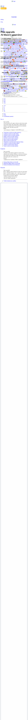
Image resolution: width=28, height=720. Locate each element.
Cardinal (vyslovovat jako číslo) (11, 133)
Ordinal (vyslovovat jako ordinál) (11, 135)
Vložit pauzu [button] (4, 88)
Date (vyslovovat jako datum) (10, 139)
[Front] (14, 4)
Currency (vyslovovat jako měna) (11, 143)
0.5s (4, 100)
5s (4, 109)
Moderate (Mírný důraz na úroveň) (12, 163)
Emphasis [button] (3, 148)
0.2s (4, 113)
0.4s (4, 99)
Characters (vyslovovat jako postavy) (12, 132)
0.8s (4, 101)
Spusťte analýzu (22, 86)
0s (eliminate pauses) (8, 116)
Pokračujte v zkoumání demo (19, 81)
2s (4, 107)
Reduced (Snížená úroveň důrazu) (12, 164)
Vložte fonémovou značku (10, 181)
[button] (14, 17)
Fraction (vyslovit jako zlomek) (11, 138)
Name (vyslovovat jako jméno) (11, 146)
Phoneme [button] (3, 167)
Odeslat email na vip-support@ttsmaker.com (11, 43)
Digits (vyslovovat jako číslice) (11, 136)
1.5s (4, 105)
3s (4, 108)
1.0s (4, 103)
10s (4, 111)
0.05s (5, 115)
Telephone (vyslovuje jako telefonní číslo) (13, 142)
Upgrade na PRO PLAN (7, 81)
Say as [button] (2, 119)
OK (2, 45)
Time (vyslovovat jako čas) (10, 140)
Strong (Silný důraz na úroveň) (11, 162)
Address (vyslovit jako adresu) (11, 144)
